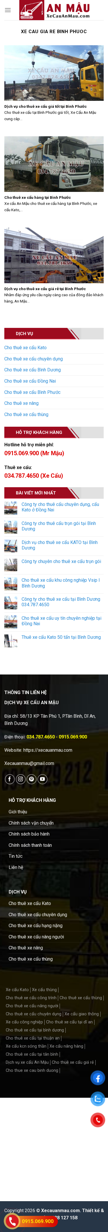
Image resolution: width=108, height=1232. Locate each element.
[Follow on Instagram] (21, 779)
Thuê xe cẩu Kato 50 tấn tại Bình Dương (61, 637)
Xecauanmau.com (60, 1210)
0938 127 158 (63, 1217)
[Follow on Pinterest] (31, 779)
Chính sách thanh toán (30, 845)
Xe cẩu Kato (17, 989)
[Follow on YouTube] (42, 779)
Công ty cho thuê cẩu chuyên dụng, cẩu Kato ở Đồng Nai (60, 507)
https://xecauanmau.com (47, 750)
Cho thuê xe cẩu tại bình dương (35, 1030)
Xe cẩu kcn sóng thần (26, 1046)
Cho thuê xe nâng (21, 403)
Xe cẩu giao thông (82, 1014)
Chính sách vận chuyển (31, 823)
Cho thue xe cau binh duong (32, 1070)
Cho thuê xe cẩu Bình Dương (32, 370)
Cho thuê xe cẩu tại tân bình (32, 1054)
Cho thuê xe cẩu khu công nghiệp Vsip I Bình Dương (61, 582)
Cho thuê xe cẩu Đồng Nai (30, 381)
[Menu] (7, 10)
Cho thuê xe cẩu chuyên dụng (33, 359)
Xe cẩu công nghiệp (24, 1022)
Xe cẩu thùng (44, 989)
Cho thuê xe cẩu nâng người (36, 937)
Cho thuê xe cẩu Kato (25, 347)
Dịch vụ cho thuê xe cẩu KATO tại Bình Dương (60, 545)
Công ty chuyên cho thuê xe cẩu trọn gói (61, 561)
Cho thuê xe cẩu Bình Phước (32, 392)
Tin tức (15, 856)
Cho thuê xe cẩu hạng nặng (35, 925)
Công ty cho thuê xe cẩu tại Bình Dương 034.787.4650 (61, 601)
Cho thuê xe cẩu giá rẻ (73, 1062)
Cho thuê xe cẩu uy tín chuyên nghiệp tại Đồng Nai (61, 620)
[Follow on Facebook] (10, 779)
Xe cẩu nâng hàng (66, 1046)
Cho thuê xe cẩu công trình (31, 997)
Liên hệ (16, 867)
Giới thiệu (18, 812)
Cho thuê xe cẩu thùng (26, 414)
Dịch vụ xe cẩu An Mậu (27, 1062)
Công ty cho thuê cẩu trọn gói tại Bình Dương (59, 526)
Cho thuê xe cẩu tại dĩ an (69, 1022)
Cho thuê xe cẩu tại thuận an (33, 1038)
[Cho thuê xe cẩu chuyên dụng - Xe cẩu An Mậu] (54, 10)
